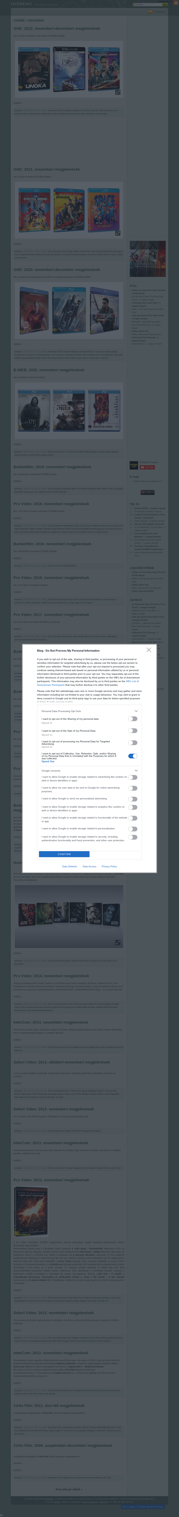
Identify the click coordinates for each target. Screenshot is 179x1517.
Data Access (89, 866)
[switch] (132, 718)
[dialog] (89, 758)
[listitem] (89, 711)
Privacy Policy (109, 866)
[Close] (150, 651)
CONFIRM (64, 854)
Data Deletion (69, 866)
